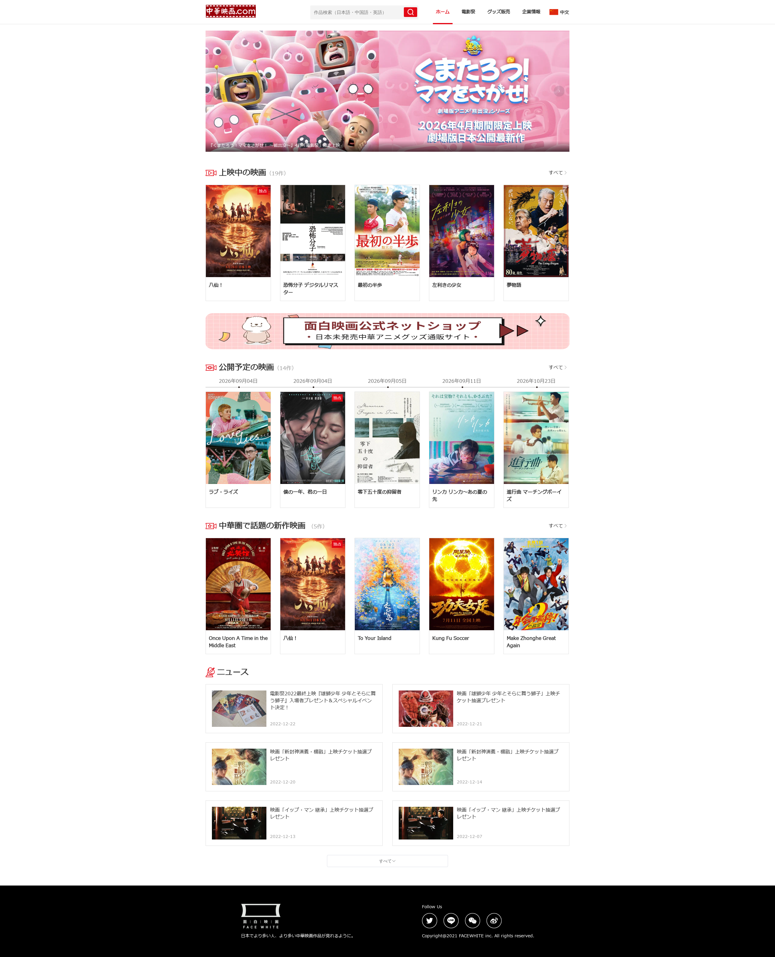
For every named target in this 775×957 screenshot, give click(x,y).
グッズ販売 (498, 11)
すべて (556, 173)
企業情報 (531, 11)
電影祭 (468, 11)
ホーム (443, 11)
